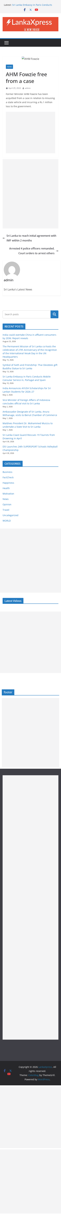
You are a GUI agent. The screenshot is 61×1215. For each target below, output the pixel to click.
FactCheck (8, 477)
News (9, 67)
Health (6, 488)
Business (7, 472)
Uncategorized (10, 515)
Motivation (8, 493)
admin (28, 88)
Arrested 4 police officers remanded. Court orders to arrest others (31, 251)
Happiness (8, 482)
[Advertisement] (30, 132)
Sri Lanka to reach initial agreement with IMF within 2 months (31, 238)
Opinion (7, 504)
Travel (6, 509)
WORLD (7, 520)
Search (54, 314)
